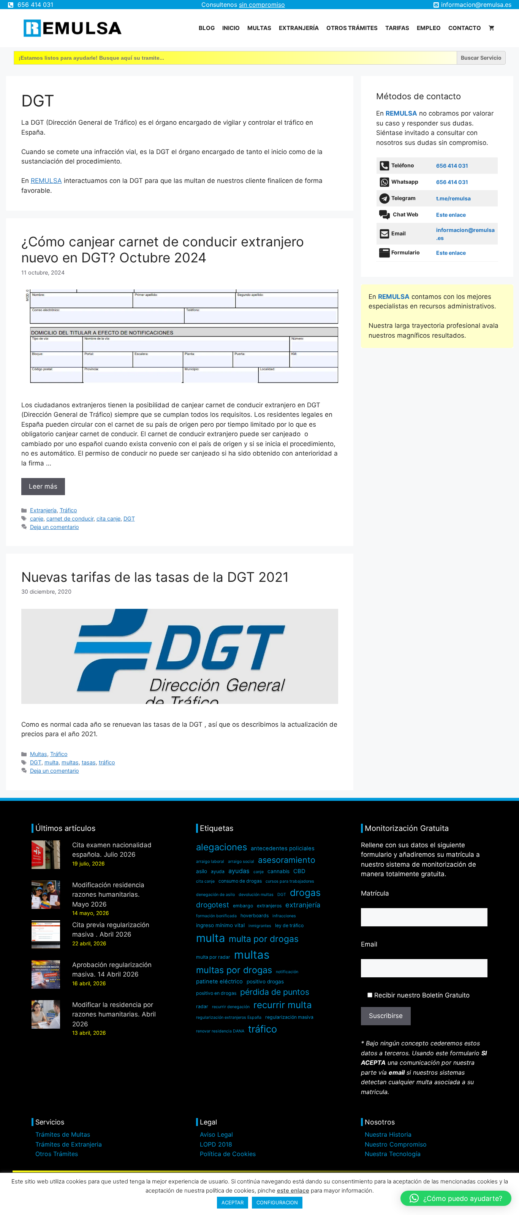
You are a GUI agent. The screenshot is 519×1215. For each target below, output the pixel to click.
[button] (455, 1198)
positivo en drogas (216, 993)
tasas (89, 762)
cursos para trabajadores (290, 881)
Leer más (43, 486)
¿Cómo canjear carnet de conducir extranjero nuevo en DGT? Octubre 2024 (162, 249)
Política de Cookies (228, 1154)
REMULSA (46, 180)
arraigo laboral (210, 861)
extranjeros (269, 905)
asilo (201, 871)
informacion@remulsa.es (476, 4)
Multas (259, 28)
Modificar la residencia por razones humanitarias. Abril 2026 (114, 1014)
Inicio (231, 28)
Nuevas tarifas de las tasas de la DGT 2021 (155, 577)
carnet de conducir (69, 518)
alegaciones (221, 847)
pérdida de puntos (274, 992)
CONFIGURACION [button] (277, 1202)
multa (51, 762)
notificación (287, 971)
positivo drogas (265, 981)
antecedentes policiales (283, 848)
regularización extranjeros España (228, 1017)
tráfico (107, 762)
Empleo (429, 28)
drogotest (212, 905)
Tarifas (397, 28)
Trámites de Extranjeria (68, 1144)
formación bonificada (216, 915)
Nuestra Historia (388, 1134)
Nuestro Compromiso (396, 1144)
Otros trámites (352, 28)
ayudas (239, 871)
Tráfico (68, 510)
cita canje (108, 518)
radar (202, 1006)
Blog (207, 28)
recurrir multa (282, 1004)
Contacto (464, 28)
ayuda (218, 871)
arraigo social (241, 861)
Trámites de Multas (62, 1134)
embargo (243, 905)
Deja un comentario (54, 527)
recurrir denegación (231, 1006)
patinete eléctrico (219, 981)
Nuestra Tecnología (393, 1154)
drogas (305, 892)
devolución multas (256, 894)
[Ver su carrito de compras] (491, 28)
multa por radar (213, 957)
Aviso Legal (216, 1134)
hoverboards (255, 915)
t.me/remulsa (453, 198)
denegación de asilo (215, 894)
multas (70, 762)
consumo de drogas (240, 881)
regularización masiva (289, 1017)
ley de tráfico (289, 925)
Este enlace (451, 214)
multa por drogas (264, 939)
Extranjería (299, 28)
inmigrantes (259, 925)
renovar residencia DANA (220, 1031)
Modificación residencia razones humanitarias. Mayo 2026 (108, 894)
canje (36, 518)
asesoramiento (286, 860)
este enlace (293, 1190)
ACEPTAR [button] (233, 1202)
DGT (129, 518)
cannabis (278, 871)
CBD (299, 871)
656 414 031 (35, 4)
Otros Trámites (56, 1154)
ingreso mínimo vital (220, 925)
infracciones (284, 915)
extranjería (302, 905)
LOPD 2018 (216, 1144)
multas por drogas (234, 969)
